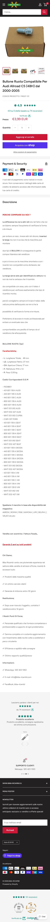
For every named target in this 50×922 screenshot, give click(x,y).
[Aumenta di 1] (28, 127)
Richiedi (10, 830)
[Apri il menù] (4, 5)
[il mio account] (40, 4)
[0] (45, 4)
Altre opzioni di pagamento (25, 152)
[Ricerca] (44, 12)
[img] (25, 706)
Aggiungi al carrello (25, 137)
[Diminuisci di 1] (15, 127)
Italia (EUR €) (9, 842)
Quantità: (7, 128)
